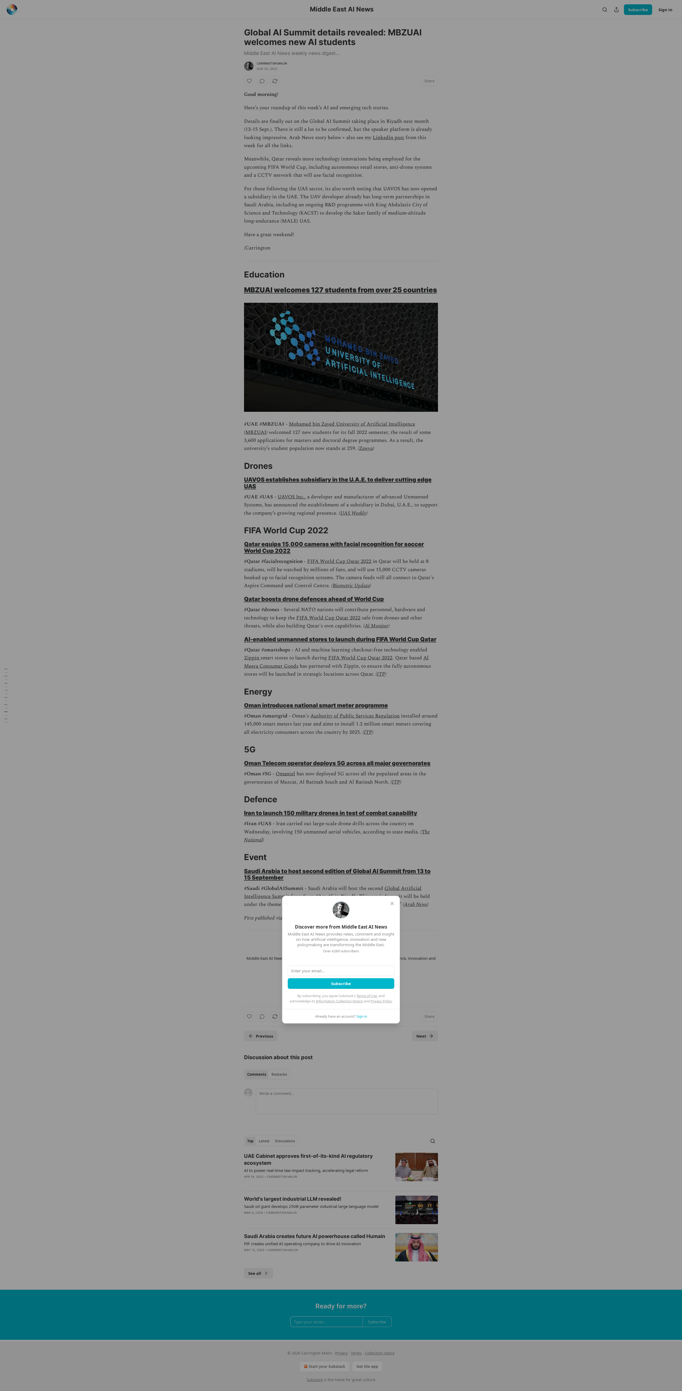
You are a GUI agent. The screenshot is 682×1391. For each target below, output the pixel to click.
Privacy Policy (381, 1001)
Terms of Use (366, 995)
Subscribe (341, 983)
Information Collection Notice (339, 1001)
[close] (392, 903)
